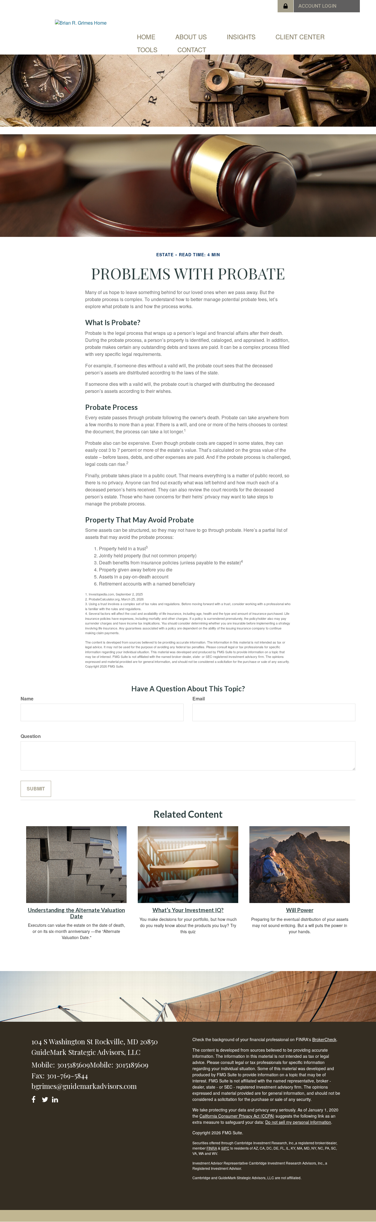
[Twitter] (46, 1098)
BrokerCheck (324, 1039)
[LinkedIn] (56, 1098)
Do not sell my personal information (298, 1122)
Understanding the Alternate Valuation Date (76, 913)
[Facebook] (35, 1098)
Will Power (299, 910)
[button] (191, 36)
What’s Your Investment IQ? (188, 910)
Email (198, 698)
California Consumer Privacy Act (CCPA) (236, 1116)
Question (31, 736)
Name (27, 698)
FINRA (212, 1147)
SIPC (225, 1147)
